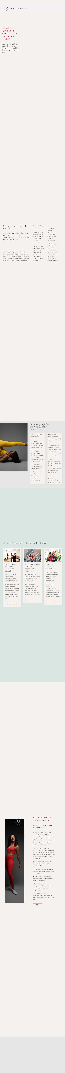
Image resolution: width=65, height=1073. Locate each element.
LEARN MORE (11, 604)
